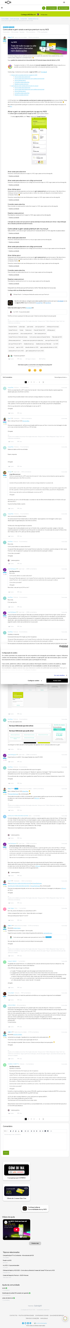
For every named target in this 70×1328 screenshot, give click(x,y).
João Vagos (11, 908)
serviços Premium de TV (15, 344)
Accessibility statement (43, 1309)
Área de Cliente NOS (39, 330)
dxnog (9, 471)
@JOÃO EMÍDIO (17, 1034)
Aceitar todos (57, 680)
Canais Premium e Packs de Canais (18, 337)
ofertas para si (51, 330)
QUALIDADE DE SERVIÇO (57, 1315)
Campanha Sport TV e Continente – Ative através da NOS (18, 1255)
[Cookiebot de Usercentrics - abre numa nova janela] (60, 646)
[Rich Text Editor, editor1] (35, 1141)
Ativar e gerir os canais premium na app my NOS (24, 75)
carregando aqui (47, 933)
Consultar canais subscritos (22, 82)
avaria (3, 1288)
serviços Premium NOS (51, 340)
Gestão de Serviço (33, 18)
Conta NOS (23, 18)
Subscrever (28, 330)
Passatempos (6, 1272)
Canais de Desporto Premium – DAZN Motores (15, 1275)
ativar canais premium (26, 333)
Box (11, 106)
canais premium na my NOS (16, 350)
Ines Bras (10, 541)
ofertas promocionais (53, 326)
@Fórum (37, 798)
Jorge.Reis (10, 387)
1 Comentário (6, 1290)
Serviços (5, 1262)
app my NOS (19, 347)
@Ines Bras (25, 791)
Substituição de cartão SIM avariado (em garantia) (15, 1293)
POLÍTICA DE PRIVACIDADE (26, 1315)
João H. (10, 925)
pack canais (30, 326)
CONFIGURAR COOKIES (41, 1315)
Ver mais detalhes (59, 675)
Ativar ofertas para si (20, 80)
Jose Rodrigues (12, 569)
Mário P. (10, 37)
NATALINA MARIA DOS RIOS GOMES (18, 815)
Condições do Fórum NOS (28, 1309)
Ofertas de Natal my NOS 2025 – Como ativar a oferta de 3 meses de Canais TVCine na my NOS (29, 1270)
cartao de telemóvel (7, 1298)
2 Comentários (6, 1295)
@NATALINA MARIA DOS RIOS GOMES (20, 883)
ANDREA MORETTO (13, 1064)
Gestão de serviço (29, 344)
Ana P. (9, 418)
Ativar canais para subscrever (22, 76)
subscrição (22, 326)
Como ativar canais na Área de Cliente (39, 337)
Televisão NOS (7, 1277)
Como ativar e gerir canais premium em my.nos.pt (24, 85)
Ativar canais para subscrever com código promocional (29, 78)
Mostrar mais (35, 1243)
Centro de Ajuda (14, 18)
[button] (2, 8)
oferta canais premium (15, 340)
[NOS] (8, 2)
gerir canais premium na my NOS (35, 350)
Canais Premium (13, 330)
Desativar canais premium (22, 84)
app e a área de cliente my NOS (48, 347)
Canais (21, 330)
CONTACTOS (13, 1315)
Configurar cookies (34, 680)
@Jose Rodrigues (13, 794)
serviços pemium (40, 326)
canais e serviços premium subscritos (33, 340)
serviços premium (13, 333)
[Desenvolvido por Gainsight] (35, 1306)
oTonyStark (11, 993)
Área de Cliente (13, 326)
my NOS (55, 344)
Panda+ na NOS (7, 1260)
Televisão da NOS (57, 337)
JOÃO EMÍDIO (12, 1005)
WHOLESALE (44, 1318)
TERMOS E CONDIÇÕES (32, 1318)
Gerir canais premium (40, 333)
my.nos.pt (29, 307)
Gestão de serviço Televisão (43, 344)
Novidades (6, 1257)
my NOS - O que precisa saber (11, 1265)
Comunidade (4, 18)
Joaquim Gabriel (12, 961)
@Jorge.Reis (26, 421)
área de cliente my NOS (31, 347)
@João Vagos (16, 928)
